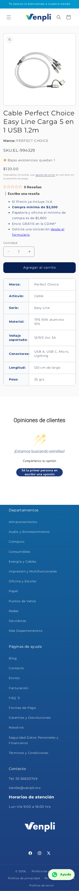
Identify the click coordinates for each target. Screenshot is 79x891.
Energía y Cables (22, 561)
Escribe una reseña (24, 194)
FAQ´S (14, 698)
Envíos (14, 678)
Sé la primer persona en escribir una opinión (39, 472)
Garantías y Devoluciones (30, 718)
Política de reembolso (48, 871)
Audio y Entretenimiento (29, 532)
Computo (16, 542)
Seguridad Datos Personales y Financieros (34, 740)
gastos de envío (45, 174)
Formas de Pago (22, 708)
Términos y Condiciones (28, 753)
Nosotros (16, 727)
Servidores (17, 621)
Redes (14, 611)
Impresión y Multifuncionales (33, 571)
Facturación (19, 688)
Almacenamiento (23, 522)
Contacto (16, 668)
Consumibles (19, 552)
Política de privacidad (24, 878)
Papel (13, 591)
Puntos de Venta (22, 601)
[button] (9, 17)
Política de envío (41, 885)
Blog (13, 658)
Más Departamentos (25, 631)
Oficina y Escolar (23, 581)
